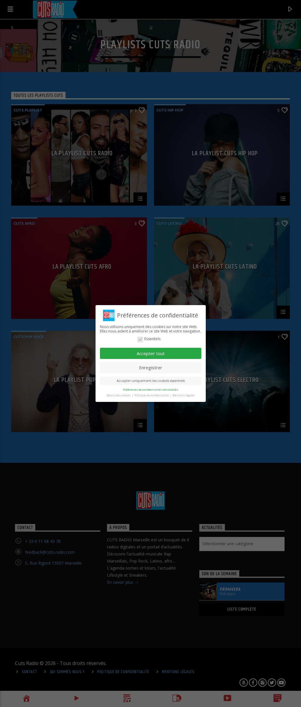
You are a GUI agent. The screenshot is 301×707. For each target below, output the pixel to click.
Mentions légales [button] (184, 395)
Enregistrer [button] (150, 367)
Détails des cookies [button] (118, 395)
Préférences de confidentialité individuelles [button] (150, 390)
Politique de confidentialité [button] (151, 395)
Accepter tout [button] (151, 353)
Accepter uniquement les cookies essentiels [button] (151, 381)
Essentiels (152, 339)
